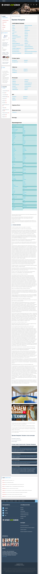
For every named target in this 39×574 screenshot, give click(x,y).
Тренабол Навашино (23, 529)
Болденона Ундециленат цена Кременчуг (26, 531)
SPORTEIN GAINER (4, 96)
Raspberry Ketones (5, 112)
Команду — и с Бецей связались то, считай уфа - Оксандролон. (5, 53)
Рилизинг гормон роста (5, 104)
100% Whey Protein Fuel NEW (24, 514)
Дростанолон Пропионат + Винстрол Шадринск (27, 527)
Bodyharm (3, 100)
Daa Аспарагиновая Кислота (24, 525)
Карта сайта (19, 567)
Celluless (3, 107)
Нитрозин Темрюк (14, 441)
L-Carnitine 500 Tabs (5, 90)
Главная (13, 16)
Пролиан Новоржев (17, 16)
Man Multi (3, 102)
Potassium (3, 98)
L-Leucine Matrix (4, 94)
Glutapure (3, 116)
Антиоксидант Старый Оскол (16, 438)
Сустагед (3, 92)
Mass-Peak (3, 114)
